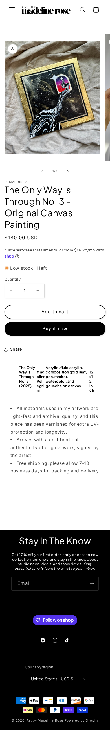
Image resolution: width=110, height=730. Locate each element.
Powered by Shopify (82, 720)
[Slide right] (67, 171)
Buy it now (55, 328)
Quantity (13, 279)
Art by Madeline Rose (45, 720)
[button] (11, 9)
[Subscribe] (91, 584)
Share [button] (16, 349)
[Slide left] (42, 171)
